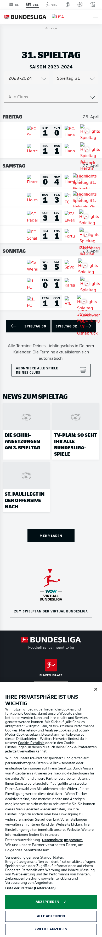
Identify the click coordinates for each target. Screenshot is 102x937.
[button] (95, 17)
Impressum (73, 840)
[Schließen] (95, 689)
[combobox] (26, 79)
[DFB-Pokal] (68, 4)
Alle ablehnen (51, 916)
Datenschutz (52, 840)
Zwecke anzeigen (51, 929)
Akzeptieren (47, 902)
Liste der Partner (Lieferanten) (30, 888)
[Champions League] (80, 4)
